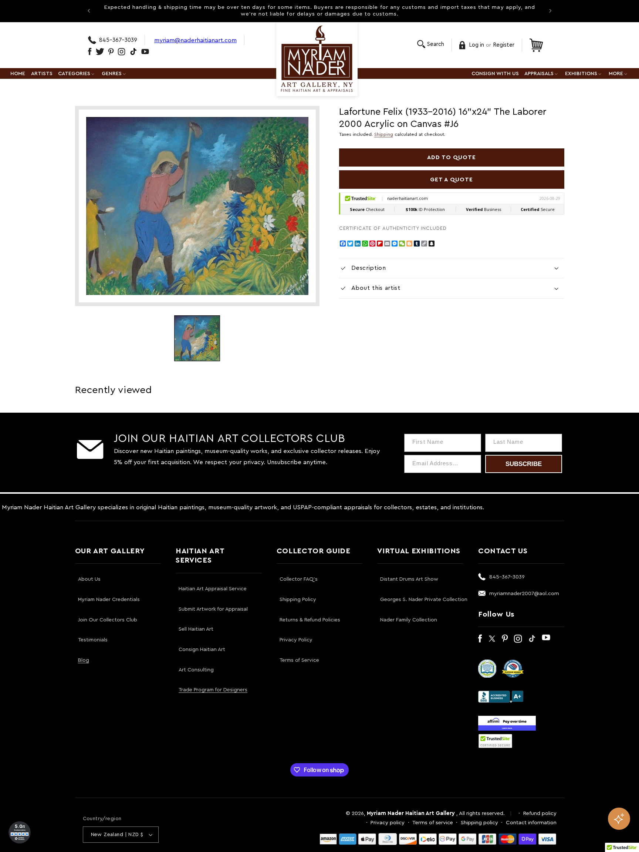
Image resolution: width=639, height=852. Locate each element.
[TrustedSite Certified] (495, 741)
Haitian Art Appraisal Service (213, 588)
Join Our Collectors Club (107, 620)
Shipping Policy (298, 599)
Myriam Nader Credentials (109, 599)
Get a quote (451, 179)
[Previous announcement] (89, 10)
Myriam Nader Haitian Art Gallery (411, 813)
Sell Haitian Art (196, 629)
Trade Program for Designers (213, 689)
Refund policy (540, 813)
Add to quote (451, 157)
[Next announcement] (550, 10)
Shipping (383, 134)
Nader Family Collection (408, 620)
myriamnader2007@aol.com (524, 593)
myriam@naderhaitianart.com (195, 40)
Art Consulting (196, 669)
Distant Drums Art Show (409, 579)
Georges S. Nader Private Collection (423, 599)
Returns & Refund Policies (310, 620)
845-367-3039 (118, 40)
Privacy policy (388, 822)
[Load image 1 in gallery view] (197, 338)
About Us (89, 579)
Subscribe (524, 463)
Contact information (531, 822)
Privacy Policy (296, 640)
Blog (83, 660)
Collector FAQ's (299, 579)
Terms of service (432, 822)
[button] (430, 44)
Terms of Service (299, 660)
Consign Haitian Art (202, 649)
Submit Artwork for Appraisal (213, 609)
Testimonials (93, 640)
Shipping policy (479, 822)
